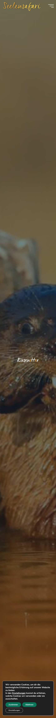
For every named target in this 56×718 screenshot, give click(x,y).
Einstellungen (19, 693)
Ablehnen (29, 704)
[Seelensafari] (22, 5)
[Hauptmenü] (51, 6)
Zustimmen (13, 704)
